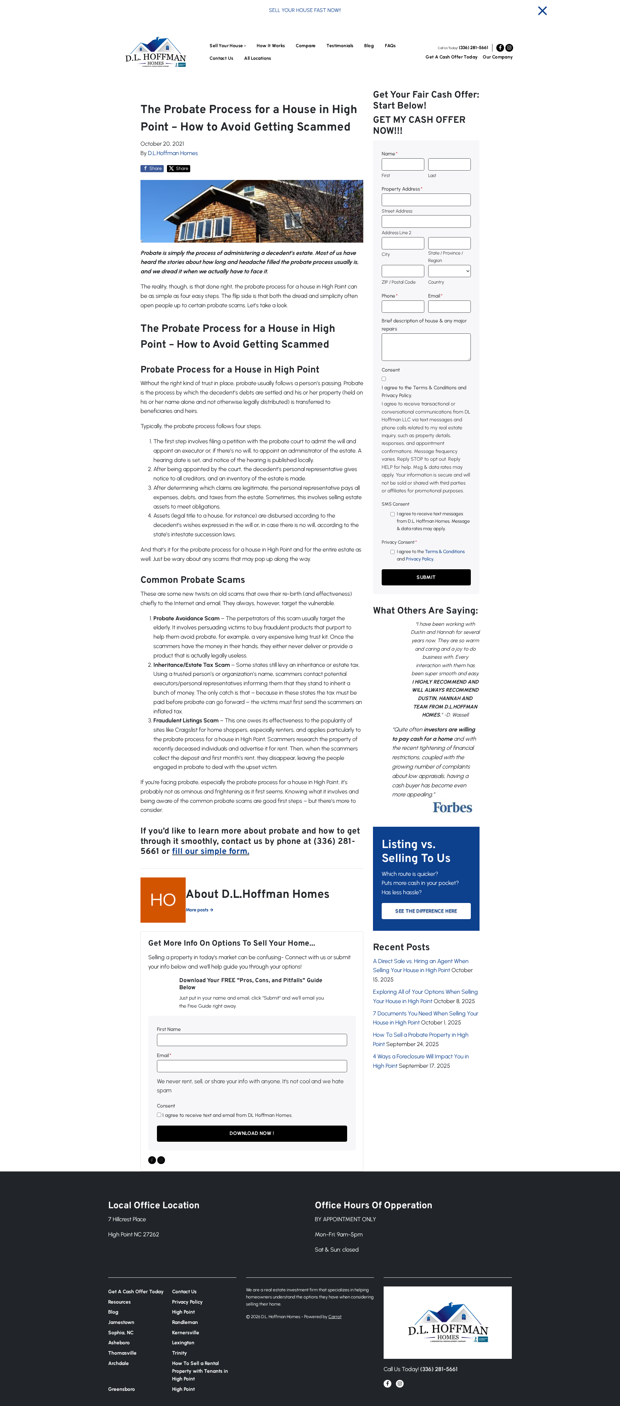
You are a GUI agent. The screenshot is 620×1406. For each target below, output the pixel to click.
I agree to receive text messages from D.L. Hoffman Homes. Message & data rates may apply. (433, 521)
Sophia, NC (121, 1332)
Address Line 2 (396, 233)
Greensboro (121, 1389)
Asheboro (119, 1342)
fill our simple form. (210, 851)
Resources (119, 1302)
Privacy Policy (419, 559)
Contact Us (221, 58)
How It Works (271, 45)
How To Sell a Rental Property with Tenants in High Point (200, 1371)
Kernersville (185, 1332)
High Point (183, 1312)
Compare (305, 45)
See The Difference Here (426, 911)
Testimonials (339, 45)
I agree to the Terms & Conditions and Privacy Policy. (424, 391)
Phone (390, 296)
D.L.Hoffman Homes (173, 153)
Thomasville (122, 1353)
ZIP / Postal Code (399, 282)
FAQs (390, 45)
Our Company (498, 57)
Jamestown (121, 1322)
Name (390, 154)
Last (432, 175)
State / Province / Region (445, 256)
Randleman (185, 1322)
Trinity (179, 1353)
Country (436, 282)
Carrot (335, 1316)
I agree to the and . (431, 555)
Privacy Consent (399, 542)
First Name (169, 1029)
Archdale (118, 1363)
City (386, 254)
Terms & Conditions (445, 551)
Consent (166, 1106)
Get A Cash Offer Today (452, 57)
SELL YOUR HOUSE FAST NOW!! (305, 10)
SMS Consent (395, 504)
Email (164, 1055)
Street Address (397, 211)
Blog (369, 45)
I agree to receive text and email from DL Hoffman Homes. (227, 1115)
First (386, 175)
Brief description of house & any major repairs (424, 324)
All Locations (257, 58)
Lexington (183, 1342)
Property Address (402, 189)
